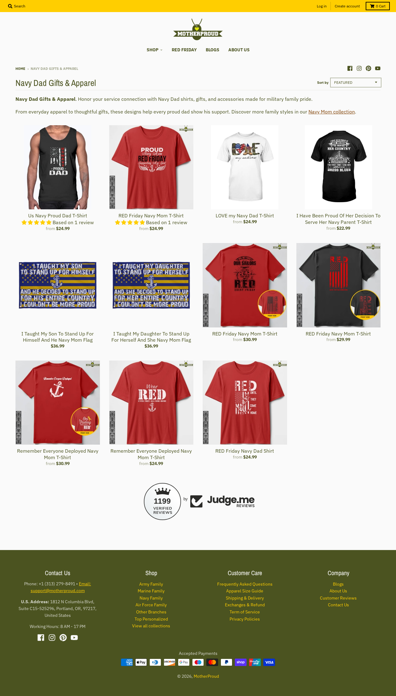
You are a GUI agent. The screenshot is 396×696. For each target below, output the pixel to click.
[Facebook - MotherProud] (350, 68)
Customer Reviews (338, 598)
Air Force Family (151, 605)
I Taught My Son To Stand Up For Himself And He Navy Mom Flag (57, 337)
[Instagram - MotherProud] (359, 68)
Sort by (323, 82)
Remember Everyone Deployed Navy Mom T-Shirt (57, 454)
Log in (322, 6)
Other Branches (151, 612)
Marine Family (151, 591)
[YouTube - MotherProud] (378, 68)
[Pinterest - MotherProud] (368, 68)
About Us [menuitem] (239, 50)
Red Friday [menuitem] (184, 50)
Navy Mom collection (331, 112)
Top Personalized (151, 619)
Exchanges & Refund (245, 605)
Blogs (338, 584)
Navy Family (151, 598)
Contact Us (338, 605)
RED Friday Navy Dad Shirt (244, 451)
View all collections (151, 626)
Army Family (151, 584)
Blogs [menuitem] (212, 50)
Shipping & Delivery (245, 598)
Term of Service (245, 612)
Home (20, 68)
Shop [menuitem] (152, 50)
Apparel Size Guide (244, 591)
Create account (347, 6)
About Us (338, 591)
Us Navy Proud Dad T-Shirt (57, 215)
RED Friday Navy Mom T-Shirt (151, 215)
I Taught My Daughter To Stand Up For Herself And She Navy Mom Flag (151, 337)
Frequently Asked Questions (245, 584)
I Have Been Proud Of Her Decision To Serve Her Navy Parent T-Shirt (338, 218)
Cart (380, 6)
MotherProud (206, 676)
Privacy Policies (245, 619)
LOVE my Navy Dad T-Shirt (245, 215)
